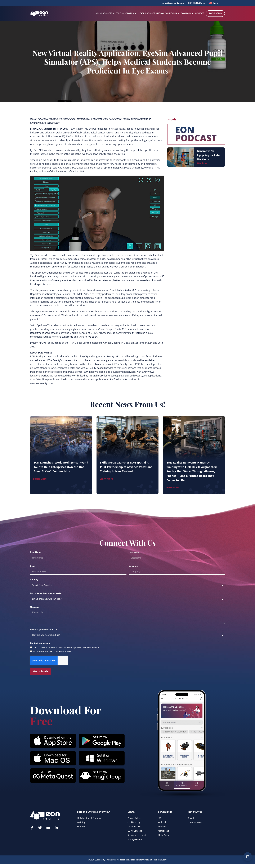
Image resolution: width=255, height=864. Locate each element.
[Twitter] (40, 828)
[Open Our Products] (114, 13)
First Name (35, 552)
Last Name (134, 552)
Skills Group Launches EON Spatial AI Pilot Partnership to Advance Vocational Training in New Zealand (126, 467)
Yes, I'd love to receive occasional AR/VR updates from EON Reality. (66, 647)
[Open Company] (193, 13)
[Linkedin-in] (56, 828)
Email (33, 566)
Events (171, 119)
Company (133, 566)
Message (34, 607)
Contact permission (40, 643)
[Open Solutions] (178, 13)
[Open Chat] (247, 856)
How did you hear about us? (44, 629)
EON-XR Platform (196, 3)
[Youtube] (48, 828)
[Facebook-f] (32, 828)
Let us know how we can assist (46, 593)
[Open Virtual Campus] (135, 13)
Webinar (202, 163)
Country (34, 579)
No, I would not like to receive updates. (52, 651)
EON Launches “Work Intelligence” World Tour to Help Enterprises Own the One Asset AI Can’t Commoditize (61, 467)
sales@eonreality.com (173, 3)
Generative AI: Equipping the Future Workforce (209, 155)
